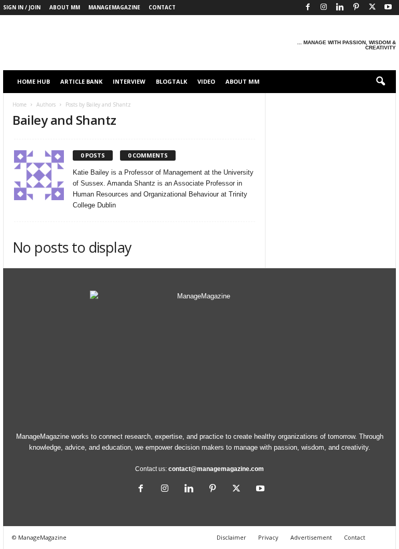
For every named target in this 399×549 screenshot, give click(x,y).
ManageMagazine (114, 7)
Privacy (268, 537)
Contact (162, 7)
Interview (129, 81)
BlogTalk (171, 81)
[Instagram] (323, 7)
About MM (64, 7)
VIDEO (206, 81)
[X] (372, 7)
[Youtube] (388, 7)
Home (19, 104)
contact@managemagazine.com (216, 469)
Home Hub (33, 81)
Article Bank (81, 81)
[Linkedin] (340, 7)
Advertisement (311, 537)
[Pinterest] (356, 7)
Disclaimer (231, 537)
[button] (380, 81)
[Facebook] (307, 7)
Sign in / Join (22, 7)
